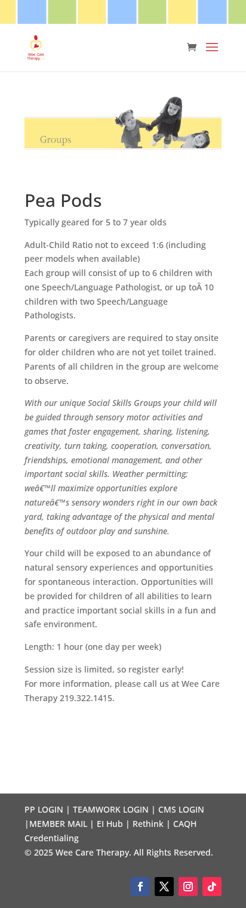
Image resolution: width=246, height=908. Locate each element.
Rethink (148, 823)
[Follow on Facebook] (140, 886)
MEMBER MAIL (58, 823)
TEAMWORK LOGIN (111, 809)
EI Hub (110, 823)
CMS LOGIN (181, 809)
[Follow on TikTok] (212, 886)
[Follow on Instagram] (188, 886)
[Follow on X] (164, 886)
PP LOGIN (43, 809)
